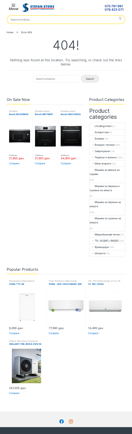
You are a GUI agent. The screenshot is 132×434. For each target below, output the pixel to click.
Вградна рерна (42, 111)
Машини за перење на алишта (105, 204)
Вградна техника (105, 144)
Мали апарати (103, 163)
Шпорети (100, 253)
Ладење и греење (106, 157)
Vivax (51, 281)
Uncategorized (103, 126)
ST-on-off (115, 281)
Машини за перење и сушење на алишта (104, 188)
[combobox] (61, 20)
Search (120, 20)
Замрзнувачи (102, 151)
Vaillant (12, 341)
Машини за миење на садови (104, 171)
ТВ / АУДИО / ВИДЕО (107, 240)
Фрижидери (102, 247)
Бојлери (99, 138)
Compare (14, 163)
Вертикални (14, 281)
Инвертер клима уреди (66, 281)
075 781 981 (114, 6)
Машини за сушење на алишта (105, 220)
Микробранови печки (107, 234)
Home (10, 32)
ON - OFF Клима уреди (99, 281)
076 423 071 (114, 9)
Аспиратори (102, 132)
